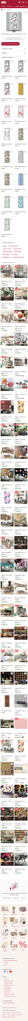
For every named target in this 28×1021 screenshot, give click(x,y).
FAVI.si (13, 1017)
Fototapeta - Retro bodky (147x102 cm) (11, 778)
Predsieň (14, 949)
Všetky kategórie (20, 6)
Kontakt (6, 962)
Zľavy (23, 949)
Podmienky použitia (9, 994)
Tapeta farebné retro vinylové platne (11, 869)
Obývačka (13, 938)
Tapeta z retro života (20, 507)
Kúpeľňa (5, 938)
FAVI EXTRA (7, 992)
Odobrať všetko (7, 898)
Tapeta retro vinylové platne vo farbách (12, 824)
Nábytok (3, 6)
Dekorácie (9, 6)
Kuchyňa (23, 926)
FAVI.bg (4, 1017)
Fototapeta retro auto (7, 620)
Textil (23, 914)
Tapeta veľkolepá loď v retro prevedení (12, 665)
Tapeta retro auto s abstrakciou (9, 394)
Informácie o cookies (9, 996)
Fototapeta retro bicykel (8, 597)
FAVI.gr (9, 1017)
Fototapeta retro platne (21, 484)
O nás (5, 978)
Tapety (9, 9)
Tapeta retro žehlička (7, 371)
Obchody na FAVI (8, 981)
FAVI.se (14, 1014)
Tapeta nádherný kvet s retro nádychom (12, 484)
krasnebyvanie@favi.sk (12, 960)
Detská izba (5, 950)
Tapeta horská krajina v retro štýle (10, 846)
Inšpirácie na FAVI (9, 985)
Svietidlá (5, 926)
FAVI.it (9, 1014)
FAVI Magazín (7, 987)
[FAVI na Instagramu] (7, 971)
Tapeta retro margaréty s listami (10, 304)
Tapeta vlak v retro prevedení (9, 281)
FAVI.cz (4, 1012)
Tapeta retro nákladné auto (8, 530)
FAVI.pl (9, 1012)
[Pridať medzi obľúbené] (26, 13)
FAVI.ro (14, 1012)
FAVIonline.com (6, 1007)
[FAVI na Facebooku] (5, 971)
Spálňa (23, 938)
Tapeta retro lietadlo (6, 349)
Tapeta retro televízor (7, 756)
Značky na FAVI (8, 983)
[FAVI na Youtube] (11, 971)
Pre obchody (7, 989)
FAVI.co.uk (19, 1014)
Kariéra (6, 964)
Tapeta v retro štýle (6, 575)
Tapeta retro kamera (20, 620)
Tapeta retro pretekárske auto (9, 462)
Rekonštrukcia (14, 926)
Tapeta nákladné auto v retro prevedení (12, 552)
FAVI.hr (4, 1014)
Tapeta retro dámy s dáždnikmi (9, 326)
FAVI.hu (18, 1012)
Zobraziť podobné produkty (10, 44)
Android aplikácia (10, 1003)
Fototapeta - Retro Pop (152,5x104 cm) (11, 801)
